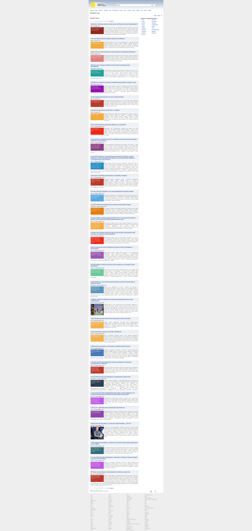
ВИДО (161, 15)
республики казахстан (131, 519)
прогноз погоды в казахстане (151, 499)
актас (109, 509)
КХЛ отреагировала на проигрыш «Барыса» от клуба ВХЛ (108, 124)
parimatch (147, 525)
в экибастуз (147, 506)
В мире (96, 10)
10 (108, 21)
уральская (147, 520)
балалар (110, 522)
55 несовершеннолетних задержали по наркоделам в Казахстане (110, 376)
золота (128, 525)
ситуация (147, 512)
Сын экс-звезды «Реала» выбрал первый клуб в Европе (107, 38)
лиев (91, 513)
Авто (142, 10)
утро (145, 510)
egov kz (128, 504)
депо (128, 502)
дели (128, 516)
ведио (128, 509)
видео (91, 502)
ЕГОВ (158, 15)
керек (109, 496)
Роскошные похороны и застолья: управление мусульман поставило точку (113, 82)
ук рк (91, 522)
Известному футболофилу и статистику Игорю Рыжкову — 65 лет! (110, 423)
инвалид (146, 526)
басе (128, 506)
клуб (91, 497)
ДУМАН (154, 15)
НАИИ (128, 15)
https (91, 520)
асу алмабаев (148, 528)
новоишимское (130, 526)
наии (91, 494)
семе (128, 512)
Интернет (138, 10)
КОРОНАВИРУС (144, 15)
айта (109, 503)
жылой (109, 497)
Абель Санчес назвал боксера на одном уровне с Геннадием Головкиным (113, 51)
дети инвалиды (148, 497)
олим (128, 494)
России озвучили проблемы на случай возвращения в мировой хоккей (112, 191)
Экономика (106, 10)
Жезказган (144, 29)
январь (128, 517)
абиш (146, 529)
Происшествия (115, 10)
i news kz (110, 499)
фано (146, 496)
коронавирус (93, 500)
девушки (146, 523)
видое (91, 526)
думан (91, 503)
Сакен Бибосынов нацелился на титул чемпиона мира (107, 97)
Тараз (153, 27)
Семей (153, 26)
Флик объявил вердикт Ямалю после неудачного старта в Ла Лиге (110, 318)
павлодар (110, 528)
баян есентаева (130, 529)
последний (110, 516)
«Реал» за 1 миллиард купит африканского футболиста (107, 407)
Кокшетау (144, 32)
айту (109, 513)
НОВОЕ (138, 15)
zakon (91, 525)
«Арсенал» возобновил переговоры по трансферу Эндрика (109, 175)
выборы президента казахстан (133, 523)
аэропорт (110, 502)
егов (91, 504)
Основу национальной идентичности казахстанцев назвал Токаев (110, 204)
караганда (110, 510)
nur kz (109, 494)
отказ (146, 504)
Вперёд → (112, 21)
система (110, 523)
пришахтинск (93, 528)
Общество (101, 10)
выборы (92, 515)
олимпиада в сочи (148, 494)
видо (91, 506)
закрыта (146, 509)
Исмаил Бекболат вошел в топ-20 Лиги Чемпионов (106, 331)
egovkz (109, 512)
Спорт (110, 10)
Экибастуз (154, 32)
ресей (109, 519)
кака (91, 516)
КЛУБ (135, 15)
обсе (109, 507)
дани (91, 512)
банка (91, 510)
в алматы (147, 519)
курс (145, 502)
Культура (121, 10)
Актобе (143, 21)
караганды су (111, 506)
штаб (109, 525)
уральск (128, 520)
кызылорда (129, 499)
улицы (146, 515)
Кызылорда (154, 21)
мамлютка (129, 528)
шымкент (128, 522)
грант (146, 522)
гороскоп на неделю (149, 507)
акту (91, 517)
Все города (143, 34)
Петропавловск (155, 24)
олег (145, 503)
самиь (128, 510)
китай (146, 517)
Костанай (154, 19)
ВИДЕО (150, 15)
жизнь (146, 516)
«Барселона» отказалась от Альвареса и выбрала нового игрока (110, 346)
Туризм (145, 10)
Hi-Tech (133, 10)
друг (109, 529)
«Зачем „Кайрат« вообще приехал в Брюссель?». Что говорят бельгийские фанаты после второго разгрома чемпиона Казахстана (113, 218)
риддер (110, 517)
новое (91, 499)
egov (109, 526)
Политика (92, 10)
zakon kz (128, 500)
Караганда (144, 31)
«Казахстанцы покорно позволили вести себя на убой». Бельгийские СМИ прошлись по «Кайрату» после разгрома (113, 233)
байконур (110, 504)
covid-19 (128, 496)
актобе (91, 523)
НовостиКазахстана (101, 4)
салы (109, 520)
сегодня (110, 500)
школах (128, 513)
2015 (128, 515)
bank (128, 503)
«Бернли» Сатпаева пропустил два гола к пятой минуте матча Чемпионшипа (114, 24)
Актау (143, 19)
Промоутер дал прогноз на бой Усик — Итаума (105, 110)
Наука (125, 10)
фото (91, 529)
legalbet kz (129, 507)
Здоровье (129, 10)
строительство (130, 497)
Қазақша (149, 10)
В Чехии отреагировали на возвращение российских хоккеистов (110, 472)
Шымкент (154, 31)
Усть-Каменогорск (155, 29)
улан (146, 500)
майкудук (110, 515)
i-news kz (92, 507)
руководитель (93, 509)
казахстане (147, 513)
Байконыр (144, 27)
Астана (143, 24)
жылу (91, 519)
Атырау (143, 26)
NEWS (131, 15)
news (91, 496)
